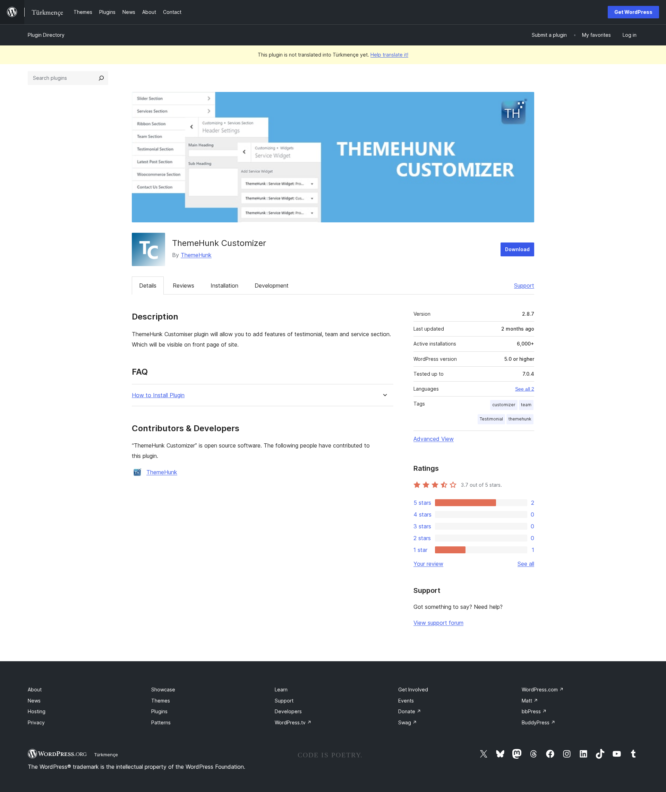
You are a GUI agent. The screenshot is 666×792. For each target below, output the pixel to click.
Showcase (163, 689)
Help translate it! (389, 55)
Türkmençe (106, 754)
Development (272, 285)
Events (406, 701)
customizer (503, 404)
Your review (428, 563)
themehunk (520, 418)
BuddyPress (538, 722)
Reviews (183, 285)
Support (524, 285)
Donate (409, 711)
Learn (281, 689)
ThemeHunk (196, 255)
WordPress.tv (293, 722)
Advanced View (433, 438)
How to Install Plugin (158, 395)
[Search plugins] (101, 78)
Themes (160, 701)
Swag (407, 722)
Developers (288, 711)
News (34, 701)
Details (147, 285)
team (526, 404)
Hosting (36, 711)
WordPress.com (543, 689)
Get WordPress (633, 12)
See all (526, 563)
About (35, 689)
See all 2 (524, 389)
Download (517, 249)
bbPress (534, 711)
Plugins (159, 711)
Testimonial (491, 418)
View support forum (438, 622)
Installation (224, 285)
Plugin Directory (46, 35)
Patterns (161, 722)
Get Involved (413, 689)
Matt (530, 701)
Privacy (36, 722)
